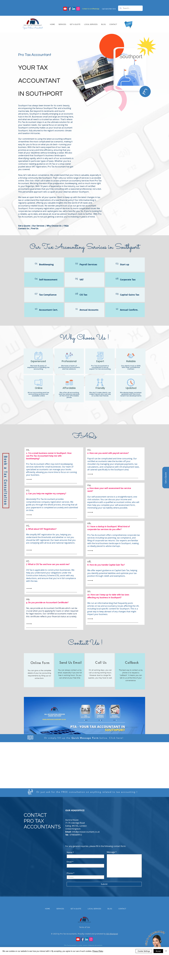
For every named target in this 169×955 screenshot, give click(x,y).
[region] (39, 670)
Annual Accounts (89, 309)
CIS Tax (83, 294)
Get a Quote (24, 225)
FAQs (66, 225)
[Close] (166, 951)
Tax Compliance (48, 294)
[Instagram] (78, 9)
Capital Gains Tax (129, 294)
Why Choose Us (53, 225)
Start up (124, 264)
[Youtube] (65, 9)
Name (69, 852)
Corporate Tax (127, 279)
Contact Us (23, 228)
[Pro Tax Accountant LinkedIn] (74, 9)
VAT (82, 279)
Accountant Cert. (48, 309)
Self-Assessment (48, 279)
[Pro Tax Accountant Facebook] (69, 9)
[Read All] (30, 479)
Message (111, 852)
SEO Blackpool (112, 934)
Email (69, 862)
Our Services (38, 225)
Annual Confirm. (129, 309)
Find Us (34, 228)
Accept (158, 951)
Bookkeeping (46, 264)
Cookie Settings (144, 951)
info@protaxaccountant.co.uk (86, 831)
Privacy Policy (97, 951)
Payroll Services (88, 264)
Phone (70, 873)
